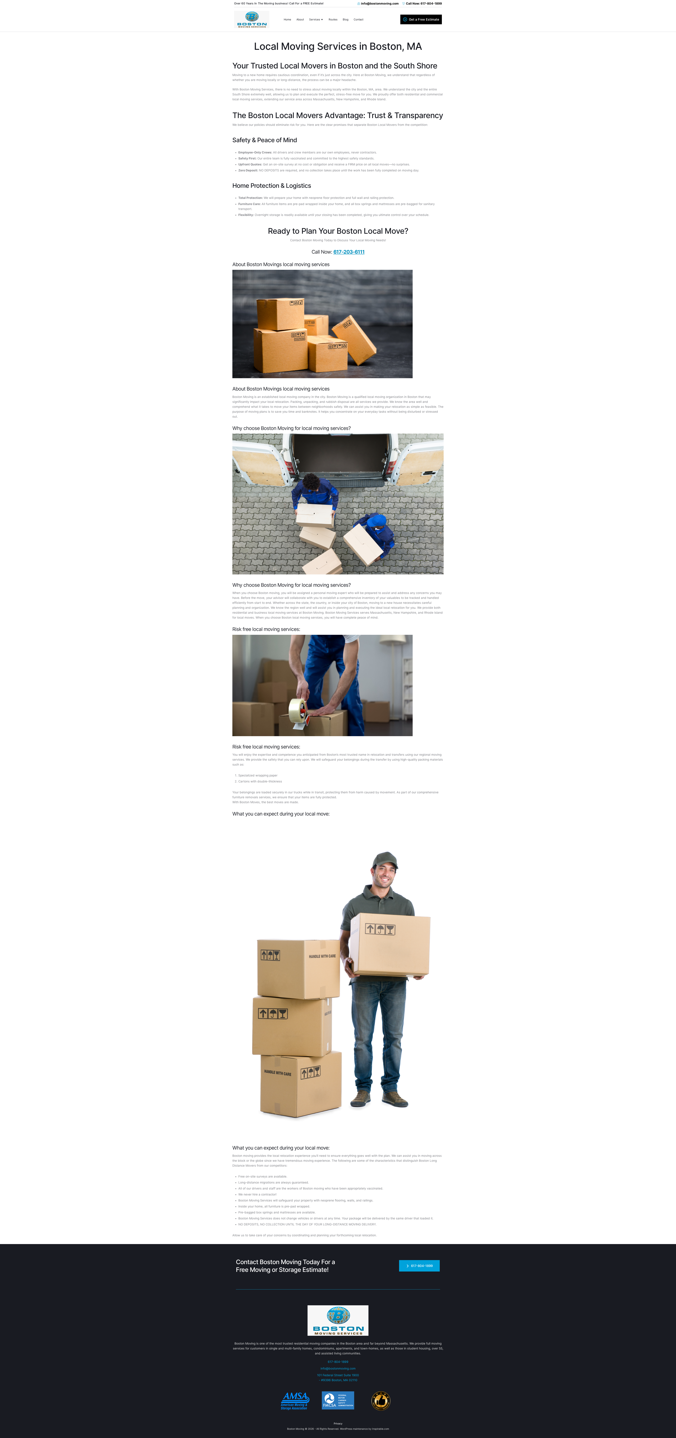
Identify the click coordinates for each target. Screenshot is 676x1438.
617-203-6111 (349, 252)
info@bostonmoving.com (338, 1368)
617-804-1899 (338, 1362)
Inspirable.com (380, 1428)
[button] (421, 19)
